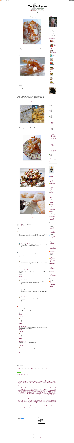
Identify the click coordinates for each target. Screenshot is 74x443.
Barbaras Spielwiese (52, 183)
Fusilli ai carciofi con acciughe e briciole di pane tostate (53, 248)
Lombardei (37, 393)
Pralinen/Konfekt (23, 400)
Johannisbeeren (51, 390)
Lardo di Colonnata (20, 393)
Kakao (53, 390)
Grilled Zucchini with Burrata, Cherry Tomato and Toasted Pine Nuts (53, 275)
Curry (29, 385)
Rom (46, 401)
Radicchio (51, 400)
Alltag (42, 380)
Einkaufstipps (54, 385)
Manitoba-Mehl (19, 394)
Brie (23, 383)
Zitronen (52, 408)
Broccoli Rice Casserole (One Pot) (52, 205)
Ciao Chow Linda (52, 271)
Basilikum (29, 382)
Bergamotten (38, 382)
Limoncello (33, 393)
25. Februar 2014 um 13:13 (27, 317)
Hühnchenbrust (29, 390)
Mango (54, 393)
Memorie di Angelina (52, 284)
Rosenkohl (53, 401)
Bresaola (22, 383)
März (51, 130)
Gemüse (21, 388)
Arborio (32, 381)
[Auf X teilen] (28, 224)
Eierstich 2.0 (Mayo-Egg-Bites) (53, 184)
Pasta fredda (33, 398)
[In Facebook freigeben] (29, 224)
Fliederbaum (51, 211)
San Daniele (24, 403)
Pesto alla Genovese (24, 399)
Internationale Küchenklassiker (38, 390)
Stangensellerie (31, 405)
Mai (51, 128)
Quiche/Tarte (45, 400)
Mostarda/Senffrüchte (41, 395)
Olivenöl (53, 396)
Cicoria (26, 384)
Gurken (43, 389)
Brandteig (19, 383)
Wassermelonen (21, 408)
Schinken (42, 403)
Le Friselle (51, 225)
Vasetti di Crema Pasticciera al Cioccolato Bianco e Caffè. (53, 253)
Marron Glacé (29, 394)
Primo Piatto (30, 400)
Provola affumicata (37, 400)
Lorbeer (40, 393)
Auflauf (44, 381)
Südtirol (40, 405)
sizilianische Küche (34, 404)
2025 (50, 105)
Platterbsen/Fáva (52, 399)
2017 (50, 115)
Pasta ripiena (41, 398)
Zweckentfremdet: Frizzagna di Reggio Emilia (53, 142)
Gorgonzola (50, 388)
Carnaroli (53, 383)
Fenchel (23, 386)
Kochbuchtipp (24, 392)
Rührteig (43, 402)
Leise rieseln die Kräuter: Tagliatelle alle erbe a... (53, 151)
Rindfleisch (36, 401)
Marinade (23, 394)
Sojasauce (45, 404)
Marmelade (27, 394)
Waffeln (48, 407)
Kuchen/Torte (49, 392)
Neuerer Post (18, 368)
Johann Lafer (48, 390)
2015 (50, 117)
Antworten (20, 240)
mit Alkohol (19, 395)
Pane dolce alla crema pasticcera (52, 244)
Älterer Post (45, 368)
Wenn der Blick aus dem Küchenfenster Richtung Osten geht (53, 194)
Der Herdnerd (51, 192)
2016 (50, 116)
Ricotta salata (31, 401)
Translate (55, 164)
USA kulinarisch (52, 204)
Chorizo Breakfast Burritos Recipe (52, 264)
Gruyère (39, 389)
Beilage (36, 382)
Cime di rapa (29, 384)
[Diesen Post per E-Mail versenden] (27, 224)
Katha (19, 326)
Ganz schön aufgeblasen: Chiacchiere (52, 134)
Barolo (24, 382)
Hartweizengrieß (51, 389)
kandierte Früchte (29, 391)
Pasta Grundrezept (37, 398)
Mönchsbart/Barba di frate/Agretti (30, 395)
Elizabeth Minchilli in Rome (52, 286)
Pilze (35, 399)
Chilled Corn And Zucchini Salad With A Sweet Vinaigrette (52, 268)
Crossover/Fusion (24, 385)
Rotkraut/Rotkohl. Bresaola (30, 402)
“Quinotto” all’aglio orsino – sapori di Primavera (52, 237)
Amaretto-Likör (51, 380)
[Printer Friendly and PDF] (19, 372)
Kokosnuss (31, 392)
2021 (50, 110)
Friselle (34, 387)
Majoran (42, 393)
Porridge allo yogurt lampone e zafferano (52, 229)
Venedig (29, 407)
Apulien (30, 381)
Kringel (46, 392)
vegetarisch (25, 407)
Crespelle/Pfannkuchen (20, 385)
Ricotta (29, 401)
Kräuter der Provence (43, 392)
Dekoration (32, 385)
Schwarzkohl (55, 403)
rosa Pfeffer (49, 401)
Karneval (26, 225)
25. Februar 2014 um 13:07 (27, 261)
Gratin (24, 389)
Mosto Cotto (44, 395)
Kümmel (52, 392)
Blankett (45, 382)
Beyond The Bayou (52, 263)
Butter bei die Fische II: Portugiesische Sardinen (52, 209)
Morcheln (35, 395)
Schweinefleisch (19, 404)
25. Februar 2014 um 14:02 (27, 296)
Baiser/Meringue (19, 382)
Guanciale (41, 389)
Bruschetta (36, 383)
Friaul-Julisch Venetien (28, 387)
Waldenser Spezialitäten (51, 407)
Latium (23, 393)
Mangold (55, 393)
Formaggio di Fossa (19, 387)
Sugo (46, 405)
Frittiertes (36, 387)
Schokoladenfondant (49, 403)
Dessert (34, 385)
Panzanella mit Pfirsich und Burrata (52, 177)
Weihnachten (25, 408)
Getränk (23, 388)
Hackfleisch (45, 389)
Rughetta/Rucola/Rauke (39, 402)
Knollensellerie (21, 392)
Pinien (42, 399)
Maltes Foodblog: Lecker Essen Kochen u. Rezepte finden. (53, 188)
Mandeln (51, 393)
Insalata (34, 390)
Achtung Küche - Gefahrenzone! (54, 55)
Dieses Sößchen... (54, 73)
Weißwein (34, 408)
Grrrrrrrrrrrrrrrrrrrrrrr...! (54, 58)
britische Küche (25, 383)
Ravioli (18, 401)
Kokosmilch (28, 392)
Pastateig (30, 101)
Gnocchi (48, 388)
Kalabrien (55, 390)
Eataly (52, 385)
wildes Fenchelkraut (37, 408)
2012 (50, 155)
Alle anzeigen (55, 214)
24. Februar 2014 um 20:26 (24, 230)
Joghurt (45, 390)
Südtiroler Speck (44, 405)
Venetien (31, 407)
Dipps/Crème (46, 385)
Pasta (31, 398)
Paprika (18, 398)
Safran (50, 402)
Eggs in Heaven (51, 282)
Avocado (46, 381)
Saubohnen (29, 403)
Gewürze (37, 388)
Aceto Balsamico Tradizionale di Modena (31, 380)
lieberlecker (51, 176)
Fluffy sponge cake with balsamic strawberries (52, 279)
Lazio (25, 393)
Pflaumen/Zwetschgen (30, 399)
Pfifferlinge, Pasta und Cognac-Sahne (52, 202)
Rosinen (55, 401)
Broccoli (28, 383)
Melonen (42, 394)
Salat (55, 402)
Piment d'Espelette (40, 399)
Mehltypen (39, 394)
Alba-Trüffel (37, 380)
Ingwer (32, 390)
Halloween (49, 389)
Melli (19, 341)
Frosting (38, 387)
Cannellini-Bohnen (50, 383)
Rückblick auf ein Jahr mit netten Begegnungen (54, 51)
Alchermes (40, 380)
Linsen (35, 393)
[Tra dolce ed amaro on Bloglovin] (21, 418)
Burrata (38, 383)
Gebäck (24, 225)
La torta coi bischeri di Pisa (53, 233)
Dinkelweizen (43, 385)
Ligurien (28, 393)
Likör (29, 393)
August (52, 124)
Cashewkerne (55, 383)
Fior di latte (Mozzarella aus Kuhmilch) (38, 386)
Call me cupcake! (52, 278)
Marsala (32, 394)
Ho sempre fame (52, 243)
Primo (26, 400)
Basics (25, 382)
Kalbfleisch (19, 391)
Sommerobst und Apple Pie (53, 212)
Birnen (40, 382)
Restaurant (22, 401)
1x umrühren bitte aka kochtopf (52, 197)
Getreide (25, 388)
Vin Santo (33, 407)
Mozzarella (49, 395)
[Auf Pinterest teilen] (30, 224)
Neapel (34, 396)
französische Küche (23, 387)
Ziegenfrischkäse (46, 408)
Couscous (49, 384)
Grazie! (54, 77)
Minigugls (48, 394)
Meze (46, 394)
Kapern (32, 391)
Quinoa (48, 400)
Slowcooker (43, 404)
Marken (24, 394)
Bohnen (52, 382)
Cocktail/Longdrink (39, 384)
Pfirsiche (27, 399)
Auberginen (41, 381)
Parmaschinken (21, 398)
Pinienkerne (45, 399)
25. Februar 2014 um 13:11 (27, 279)
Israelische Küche (43, 390)
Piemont (34, 399)
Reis (19, 401)
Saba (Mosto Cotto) (47, 402)
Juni (51, 127)
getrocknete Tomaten (33, 388)
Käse (42, 391)
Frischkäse (32, 387)
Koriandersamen (39, 392)
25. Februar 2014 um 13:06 (27, 243)
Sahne (52, 402)
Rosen (51, 401)
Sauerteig (31, 403)
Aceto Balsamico (25, 380)
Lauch (24, 393)
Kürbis (54, 392)
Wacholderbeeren (43, 407)
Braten (20, 383)
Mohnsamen (23, 395)
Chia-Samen (21, 384)
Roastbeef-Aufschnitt (43, 401)
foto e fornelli (51, 235)
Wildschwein (40, 408)
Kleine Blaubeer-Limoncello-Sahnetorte (52, 198)
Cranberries (51, 384)
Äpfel (25, 381)
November (52, 121)
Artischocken (34, 381)
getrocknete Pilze (27, 388)
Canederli (47, 383)
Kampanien (24, 391)
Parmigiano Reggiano (26, 398)
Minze (55, 394)
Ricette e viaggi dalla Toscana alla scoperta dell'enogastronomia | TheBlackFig (52, 232)
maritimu (20, 230)
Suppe (48, 405)
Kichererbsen (49, 391)
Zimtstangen (49, 408)
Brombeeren (30, 383)
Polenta (18, 400)
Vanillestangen (19, 407)
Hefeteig (19, 390)
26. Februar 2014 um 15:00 (24, 326)
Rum (44, 402)
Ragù (55, 400)
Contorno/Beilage (43, 384)
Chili (23, 384)
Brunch (34, 383)
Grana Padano (19, 389)
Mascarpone (36, 394)
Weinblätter (29, 408)
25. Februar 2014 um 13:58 (26, 286)
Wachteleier (46, 407)
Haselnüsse (55, 389)
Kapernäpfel (34, 391)
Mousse (47, 395)
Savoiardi (33, 403)
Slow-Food (40, 404)
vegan (22, 407)
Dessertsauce (37, 385)
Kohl (26, 392)
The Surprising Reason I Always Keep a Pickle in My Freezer (53, 261)
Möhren (25, 395)
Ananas (20, 381)
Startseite (32, 368)
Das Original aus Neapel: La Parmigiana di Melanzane (53, 144)
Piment (37, 399)
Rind (34, 401)
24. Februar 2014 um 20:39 (24, 269)
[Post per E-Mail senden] (25, 224)
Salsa (20, 403)
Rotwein (34, 402)
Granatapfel (22, 389)
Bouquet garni (54, 382)
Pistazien (48, 399)
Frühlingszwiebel (41, 387)
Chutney (25, 384)
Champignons (19, 384)
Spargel (55, 404)
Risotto (40, 401)
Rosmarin (19, 402)
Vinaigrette (35, 407)
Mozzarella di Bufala (53, 395)
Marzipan (34, 394)
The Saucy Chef (52, 281)
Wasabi (18, 408)
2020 (50, 111)
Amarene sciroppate (44, 380)
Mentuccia (44, 394)
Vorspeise (38, 407)
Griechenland (29, 389)
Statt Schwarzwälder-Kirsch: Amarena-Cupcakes (53, 139)
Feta (28, 386)
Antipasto (22, 381)
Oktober (52, 122)
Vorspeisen (40, 407)
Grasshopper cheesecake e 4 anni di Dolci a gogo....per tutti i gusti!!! (53, 219)
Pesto (20, 399)
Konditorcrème (33, 392)
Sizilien (38, 404)
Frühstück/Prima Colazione (46, 387)
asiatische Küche (38, 381)
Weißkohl (31, 408)
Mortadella (37, 395)
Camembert (45, 383)
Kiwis (54, 391)
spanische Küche (52, 404)
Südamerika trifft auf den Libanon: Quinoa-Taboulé (53, 136)
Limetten (31, 393)
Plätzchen (55, 399)
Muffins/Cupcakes (20, 396)
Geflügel (53, 387)
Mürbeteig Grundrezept (28, 396)
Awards (48, 381)
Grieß (36, 389)
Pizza (50, 399)
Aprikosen (27, 381)
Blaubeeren (49, 382)
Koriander (37, 392)
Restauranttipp (26, 401)
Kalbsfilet (22, 391)
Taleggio (51, 405)
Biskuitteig (43, 382)
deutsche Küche (40, 385)
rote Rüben (22, 402)
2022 (50, 109)
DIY (48, 385)
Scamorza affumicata (39, 403)
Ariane (21, 243)
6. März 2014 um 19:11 (23, 341)
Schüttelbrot (52, 403)
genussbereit (51, 207)
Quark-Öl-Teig (41, 400)
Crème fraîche (54, 384)
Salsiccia (22, 403)
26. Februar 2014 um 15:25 (27, 332)
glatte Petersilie (43, 388)
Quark (39, 400)
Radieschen (54, 400)
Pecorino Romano (54, 398)
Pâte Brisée (48, 398)
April (51, 129)
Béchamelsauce (33, 382)
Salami (54, 402)
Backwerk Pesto (55, 381)
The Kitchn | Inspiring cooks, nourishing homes (53, 259)
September (52, 123)
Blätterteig (47, 382)
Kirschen (52, 391)
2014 (50, 118)
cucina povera (27, 385)
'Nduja (18, 380)
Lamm (55, 392)
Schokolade (45, 403)
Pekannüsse (19, 399)
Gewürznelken (39, 388)
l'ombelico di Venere (52, 227)
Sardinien (27, 403)
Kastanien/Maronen (45, 391)
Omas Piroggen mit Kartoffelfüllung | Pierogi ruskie (53, 190)
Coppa (47, 384)
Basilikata (27, 382)
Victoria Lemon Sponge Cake (52, 241)
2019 (50, 112)
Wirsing (43, 408)
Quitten (49, 400)
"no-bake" (20, 380)
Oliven (51, 396)
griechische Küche (33, 389)
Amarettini (48, 380)
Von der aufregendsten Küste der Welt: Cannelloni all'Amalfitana (53, 64)
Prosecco (34, 400)
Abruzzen (22, 380)
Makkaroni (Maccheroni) (45, 393)
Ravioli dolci (32, 214)
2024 (50, 106)
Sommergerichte (48, 404)
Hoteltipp (26, 390)
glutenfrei (46, 388)
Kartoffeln (39, 391)
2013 (50, 154)
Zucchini (55, 408)
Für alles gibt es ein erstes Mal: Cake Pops (53, 148)
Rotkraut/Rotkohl (25, 402)
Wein (27, 408)
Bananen (22, 382)
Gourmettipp (54, 388)
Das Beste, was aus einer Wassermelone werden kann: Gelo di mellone (53, 46)
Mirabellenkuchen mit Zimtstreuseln (52, 181)
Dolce (22, 225)
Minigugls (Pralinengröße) (52, 394)
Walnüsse (55, 407)
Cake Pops (43, 383)
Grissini (37, 389)
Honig (24, 390)
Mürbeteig (23, 396)
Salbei (18, 403)
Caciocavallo (40, 383)
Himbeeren (21, 390)
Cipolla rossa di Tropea (33, 384)
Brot (32, 383)
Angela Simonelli (52, 222)
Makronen (49, 393)
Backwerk (20, 225)
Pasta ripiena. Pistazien (45, 398)
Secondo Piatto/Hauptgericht (26, 404)
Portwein (20, 400)
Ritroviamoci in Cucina (52, 251)
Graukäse (26, 389)
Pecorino (51, 398)
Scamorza (35, 403)
